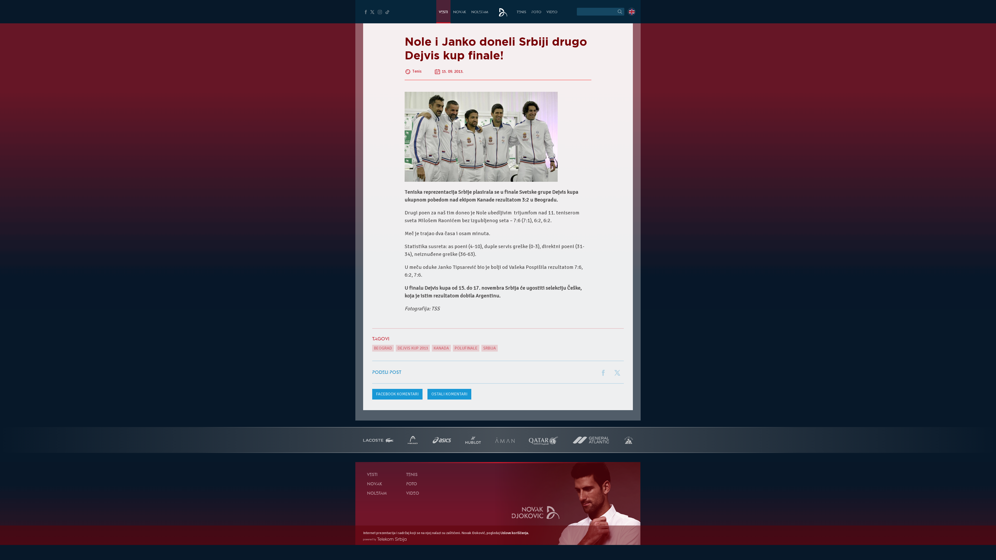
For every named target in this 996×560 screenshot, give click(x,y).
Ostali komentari (449, 394)
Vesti (443, 12)
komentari (397, 394)
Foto (536, 12)
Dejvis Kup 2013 (413, 348)
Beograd (383, 348)
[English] (631, 11)
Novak (459, 12)
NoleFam (479, 12)
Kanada (441, 348)
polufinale (466, 348)
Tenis (521, 12)
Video (552, 12)
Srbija (489, 348)
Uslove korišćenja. (515, 533)
